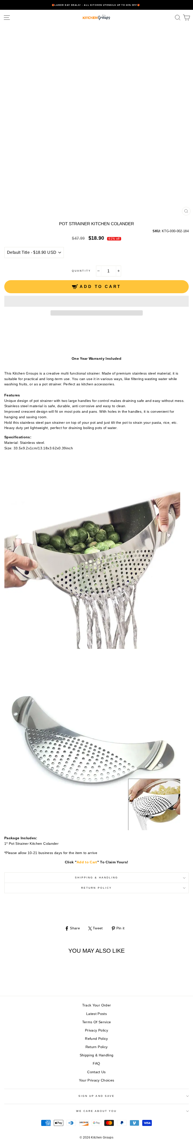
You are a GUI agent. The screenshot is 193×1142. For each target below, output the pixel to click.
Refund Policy (96, 1039)
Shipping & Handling (96, 877)
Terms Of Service (96, 1022)
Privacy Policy (96, 1030)
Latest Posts (96, 1014)
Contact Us (96, 1072)
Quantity (81, 270)
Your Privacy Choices (96, 1080)
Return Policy (96, 887)
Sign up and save (96, 1096)
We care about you (96, 1111)
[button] (96, 301)
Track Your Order (96, 1005)
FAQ (96, 1063)
